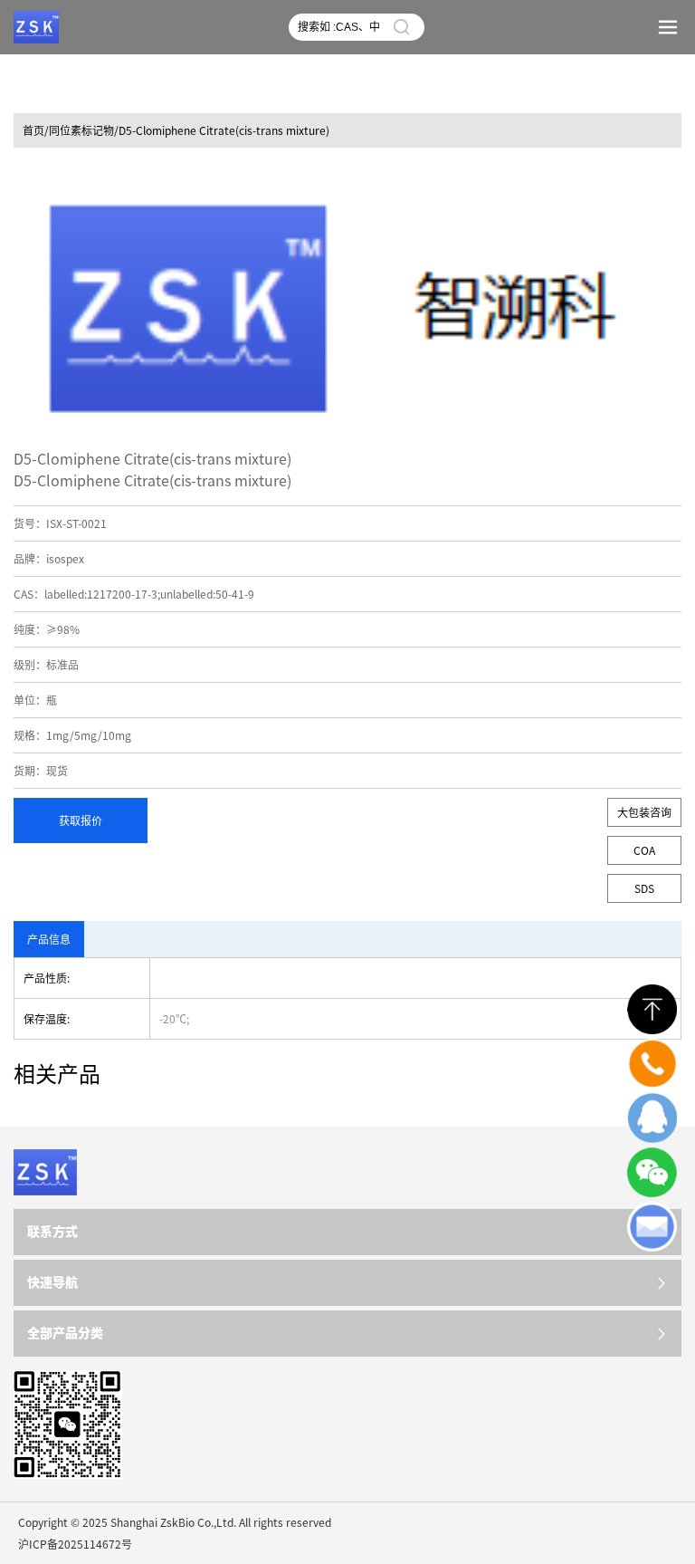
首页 (33, 130)
